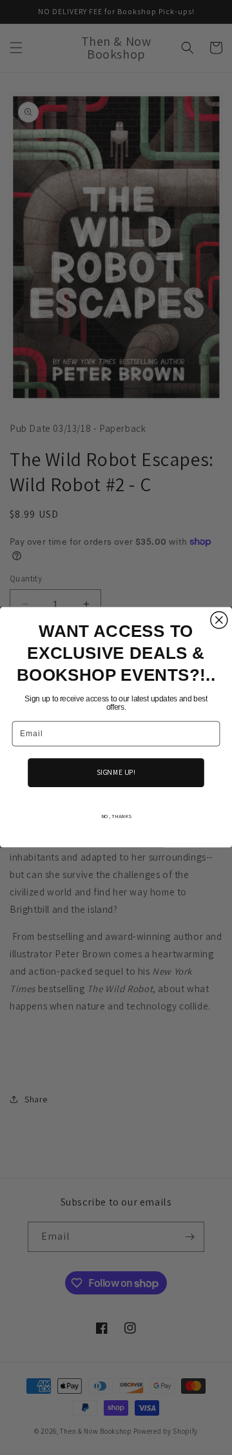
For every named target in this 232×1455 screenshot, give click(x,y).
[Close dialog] (219, 620)
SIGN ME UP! (116, 772)
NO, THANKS (116, 816)
